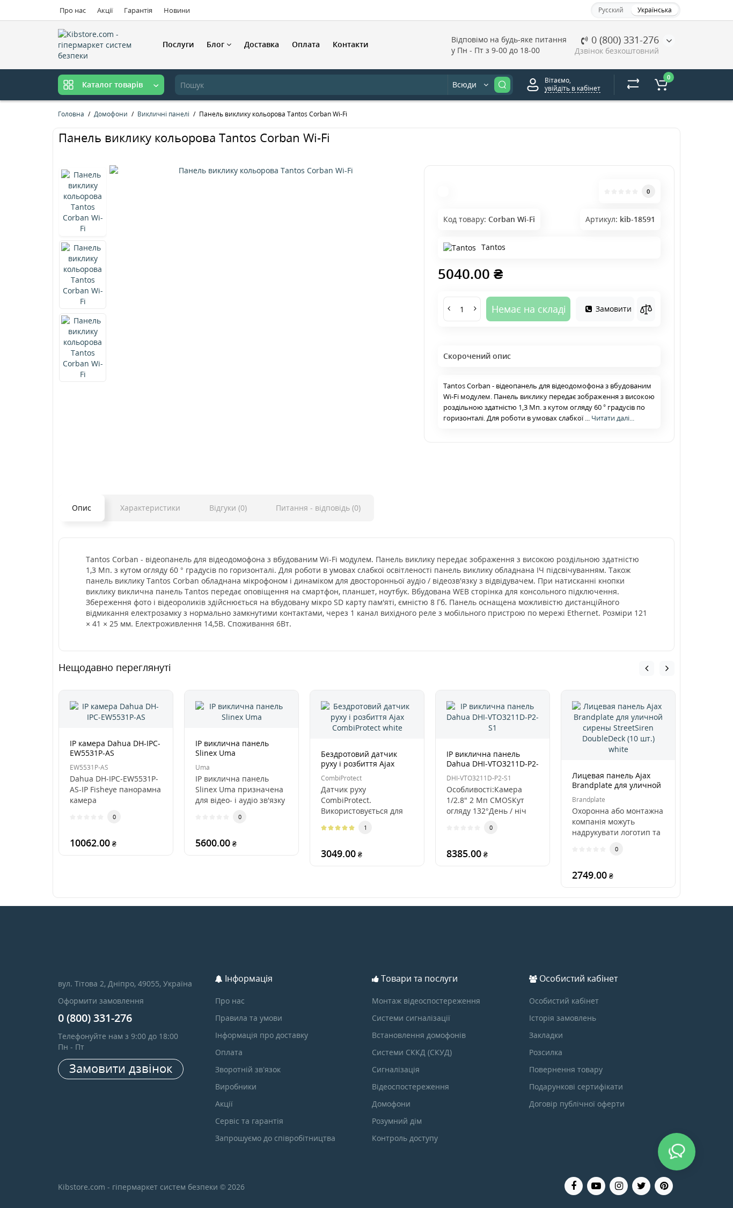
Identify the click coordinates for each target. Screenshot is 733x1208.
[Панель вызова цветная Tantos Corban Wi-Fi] (261, 170)
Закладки (546, 1035)
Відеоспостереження (410, 1086)
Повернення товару (566, 1069)
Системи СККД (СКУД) (412, 1052)
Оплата (306, 44)
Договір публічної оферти (577, 1104)
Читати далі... (612, 418)
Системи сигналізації (411, 1018)
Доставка (261, 44)
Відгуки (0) (228, 508)
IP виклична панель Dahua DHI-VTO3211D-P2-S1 (492, 763)
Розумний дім (397, 1121)
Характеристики (150, 508)
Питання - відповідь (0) (318, 508)
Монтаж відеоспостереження (426, 1001)
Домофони (391, 1104)
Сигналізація (396, 1069)
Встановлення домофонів (419, 1035)
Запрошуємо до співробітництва (275, 1138)
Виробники (235, 1086)
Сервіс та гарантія (249, 1121)
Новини (177, 10)
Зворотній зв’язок (248, 1069)
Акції (105, 10)
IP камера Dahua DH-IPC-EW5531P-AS (115, 748)
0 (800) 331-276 (624, 39)
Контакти (350, 44)
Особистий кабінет (564, 1001)
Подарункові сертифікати (576, 1086)
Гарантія (138, 10)
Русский (611, 9)
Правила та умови (248, 1018)
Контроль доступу (405, 1138)
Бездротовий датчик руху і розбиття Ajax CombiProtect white (359, 763)
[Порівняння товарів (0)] (633, 84)
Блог (216, 44)
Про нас (73, 10)
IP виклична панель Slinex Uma (232, 748)
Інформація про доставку (261, 1035)
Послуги (178, 44)
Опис (81, 508)
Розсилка (545, 1052)
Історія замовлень (562, 1018)
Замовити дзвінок (120, 1068)
